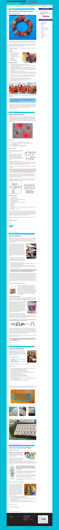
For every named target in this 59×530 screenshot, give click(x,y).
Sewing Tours (43, 36)
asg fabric (14, 511)
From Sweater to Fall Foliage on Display (21, 11)
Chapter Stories (43, 23)
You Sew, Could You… (15, 236)
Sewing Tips (43, 35)
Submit (11, 226)
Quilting (42, 31)
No (10, 222)
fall (13, 110)
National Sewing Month (44, 28)
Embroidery (42, 24)
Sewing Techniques (44, 34)
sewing (16, 232)
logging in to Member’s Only (18, 339)
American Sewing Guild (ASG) (17, 2)
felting (15, 110)
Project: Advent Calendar (16, 114)
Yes (10, 221)
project (17, 110)
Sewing (42, 33)
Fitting (42, 25)
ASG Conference (43, 22)
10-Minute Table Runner (16, 349)
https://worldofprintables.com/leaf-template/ (17, 65)
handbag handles (16, 319)
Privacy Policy (11, 517)
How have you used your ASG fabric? (20, 448)
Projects (42, 30)
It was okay (11, 223)
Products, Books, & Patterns (45, 29)
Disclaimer (11, 516)
